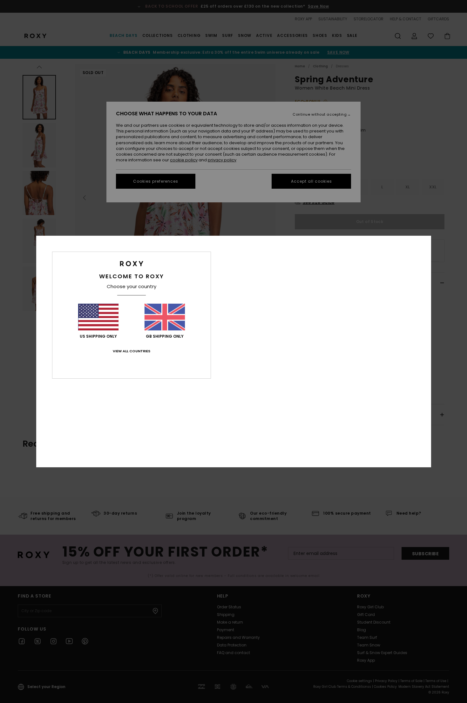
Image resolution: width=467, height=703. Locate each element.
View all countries (131, 351)
